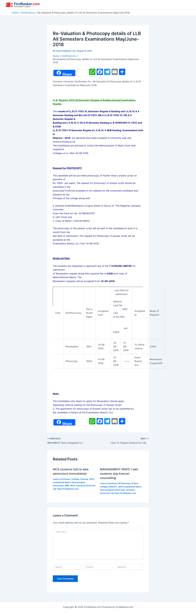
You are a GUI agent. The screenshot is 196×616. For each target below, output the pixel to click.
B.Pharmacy (125, 483)
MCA (72, 485)
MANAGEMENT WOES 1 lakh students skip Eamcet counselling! (119, 474)
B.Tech (135, 483)
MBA (67, 485)
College (75, 479)
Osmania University (85, 485)
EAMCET (112, 486)
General (84, 479)
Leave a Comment (61, 479)
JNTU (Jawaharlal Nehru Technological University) (73, 482)
